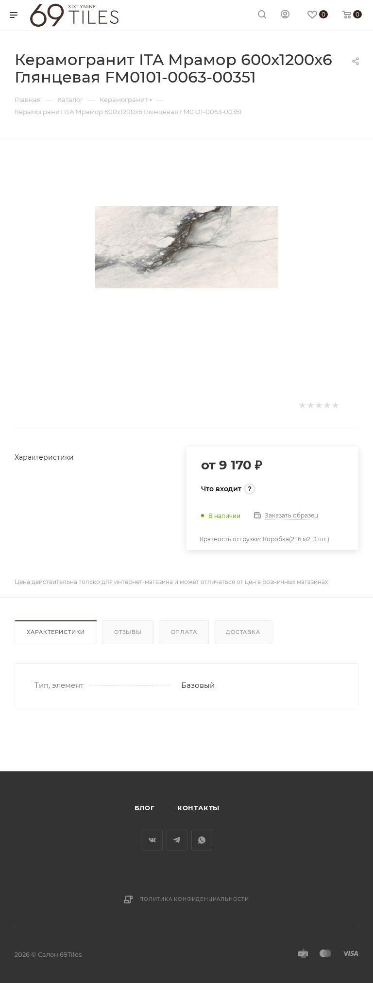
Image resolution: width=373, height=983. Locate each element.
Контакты (198, 808)
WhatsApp (201, 840)
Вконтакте (152, 840)
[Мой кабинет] (285, 15)
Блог (145, 808)
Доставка (243, 632)
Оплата (184, 632)
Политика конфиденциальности (194, 899)
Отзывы (128, 632)
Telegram (177, 840)
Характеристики (56, 632)
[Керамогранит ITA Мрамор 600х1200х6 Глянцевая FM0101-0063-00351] (186, 246)
